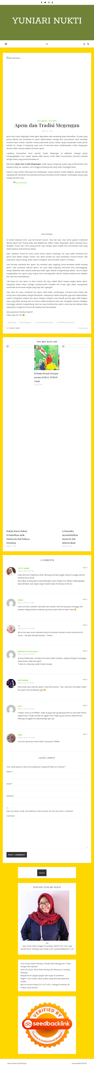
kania (20, 600)
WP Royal (22, 1063)
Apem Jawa (12, 322)
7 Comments (82, 328)
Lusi (20, 706)
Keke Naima (23, 680)
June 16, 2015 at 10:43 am (26, 628)
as (19, 625)
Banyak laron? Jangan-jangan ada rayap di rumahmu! (42, 975)
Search (42, 873)
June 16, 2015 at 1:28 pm (26, 683)
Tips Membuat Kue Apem (65, 322)
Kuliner (53, 121)
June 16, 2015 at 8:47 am (26, 571)
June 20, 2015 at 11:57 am (26, 737)
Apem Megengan (25, 322)
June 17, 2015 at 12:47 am (26, 709)
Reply (85, 568)
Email (9, 783)
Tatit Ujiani (23, 568)
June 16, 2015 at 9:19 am (26, 603)
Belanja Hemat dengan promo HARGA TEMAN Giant (46, 377)
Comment (10, 816)
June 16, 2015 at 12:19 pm (26, 654)
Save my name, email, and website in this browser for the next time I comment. (39, 811)
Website (10, 796)
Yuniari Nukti (47, 21)
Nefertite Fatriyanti (28, 651)
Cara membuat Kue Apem (44, 322)
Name (9, 771)
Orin (20, 735)
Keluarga (42, 121)
